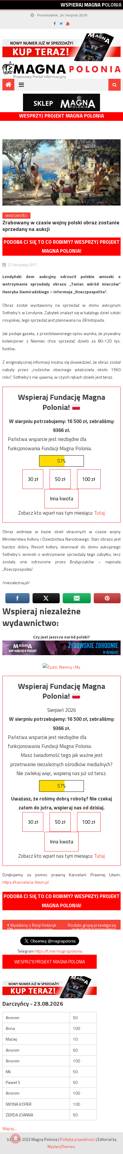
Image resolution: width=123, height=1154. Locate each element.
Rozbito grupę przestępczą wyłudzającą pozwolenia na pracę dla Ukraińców (92, 926)
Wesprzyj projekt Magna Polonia (61, 116)
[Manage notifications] (15, 1138)
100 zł (88, 479)
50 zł (60, 479)
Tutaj (99, 513)
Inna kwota (61, 498)
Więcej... (9, 1128)
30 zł (33, 479)
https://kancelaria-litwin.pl (25, 882)
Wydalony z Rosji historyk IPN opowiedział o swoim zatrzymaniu (31, 926)
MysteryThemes (61, 1147)
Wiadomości (16, 215)
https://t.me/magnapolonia (58, 951)
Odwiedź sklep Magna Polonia (61, 102)
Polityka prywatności (77, 1139)
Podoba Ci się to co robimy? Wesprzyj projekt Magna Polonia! (62, 246)
